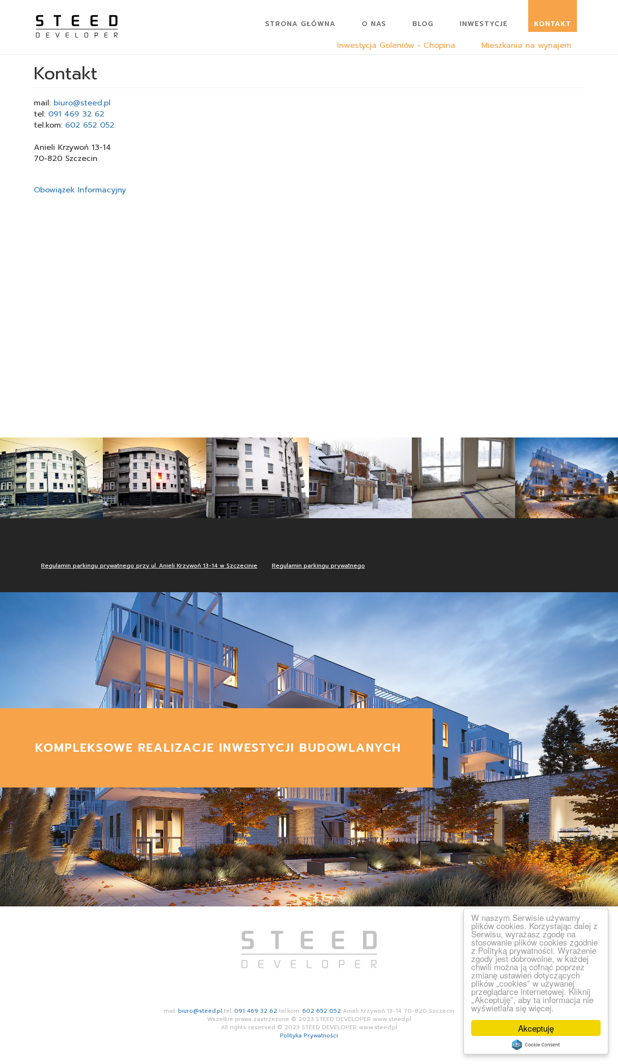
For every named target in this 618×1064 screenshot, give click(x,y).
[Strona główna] (80, 20)
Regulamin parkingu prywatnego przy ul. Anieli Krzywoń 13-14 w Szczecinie (149, 565)
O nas (374, 24)
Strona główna (300, 24)
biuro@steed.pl (82, 103)
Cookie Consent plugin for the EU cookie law (536, 1044)
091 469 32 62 (76, 114)
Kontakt (552, 24)
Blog (423, 24)
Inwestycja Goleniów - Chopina (396, 45)
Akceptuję (536, 1028)
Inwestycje (484, 24)
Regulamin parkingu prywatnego (318, 565)
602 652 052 (89, 125)
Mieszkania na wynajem (526, 45)
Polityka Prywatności (309, 1035)
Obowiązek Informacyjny (80, 190)
